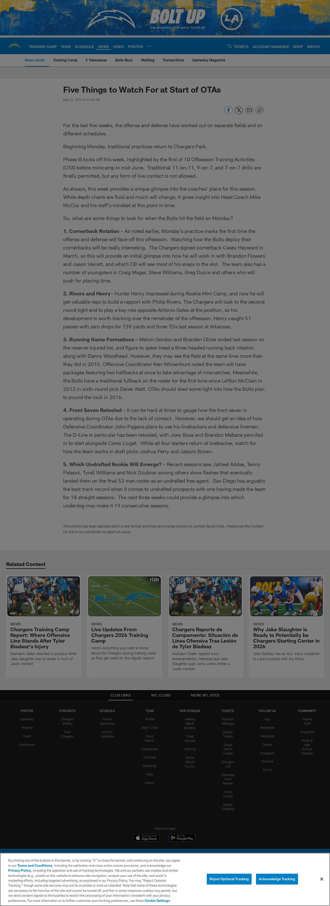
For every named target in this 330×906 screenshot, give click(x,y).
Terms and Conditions (34, 865)
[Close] (321, 879)
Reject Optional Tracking (229, 879)
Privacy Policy (19, 870)
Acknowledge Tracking (277, 879)
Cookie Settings (157, 901)
